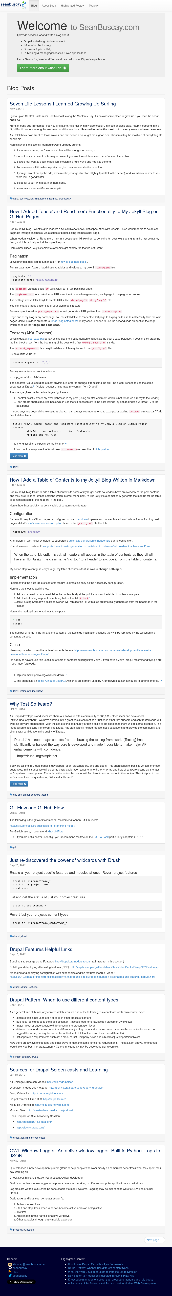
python (30, 1229)
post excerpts (36, 338)
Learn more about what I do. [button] (41, 67)
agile (15, 198)
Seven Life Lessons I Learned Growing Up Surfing (63, 103)
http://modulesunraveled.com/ (51, 1105)
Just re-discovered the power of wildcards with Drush (65, 859)
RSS (15, 1272)
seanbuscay (20, 1268)
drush (24, 936)
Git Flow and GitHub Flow (37, 807)
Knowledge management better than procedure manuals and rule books (110, 1279)
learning (34, 198)
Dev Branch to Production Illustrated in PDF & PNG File (101, 1275)
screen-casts (38, 1137)
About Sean (49, 5)
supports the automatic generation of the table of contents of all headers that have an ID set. (97, 546)
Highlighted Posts (71, 5)
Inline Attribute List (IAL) (52, 681)
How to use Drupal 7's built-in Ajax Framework (95, 1264)
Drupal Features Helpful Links (41, 949)
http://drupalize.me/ (54, 1099)
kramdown (25, 690)
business (24, 198)
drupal (26, 794)
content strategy (21, 1056)
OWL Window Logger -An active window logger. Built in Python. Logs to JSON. (85, 1153)
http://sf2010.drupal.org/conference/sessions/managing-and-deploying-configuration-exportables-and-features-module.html (82, 977)
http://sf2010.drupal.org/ (30, 1127)
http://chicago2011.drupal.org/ (34, 1122)
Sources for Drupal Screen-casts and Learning (59, 1069)
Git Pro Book (101, 837)
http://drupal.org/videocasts (47, 1093)
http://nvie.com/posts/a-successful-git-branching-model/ (42, 826)
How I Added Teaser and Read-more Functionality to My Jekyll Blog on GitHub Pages (84, 214)
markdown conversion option (45, 523)
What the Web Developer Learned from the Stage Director (102, 1272)
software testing (39, 794)
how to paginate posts (73, 262)
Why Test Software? (31, 703)
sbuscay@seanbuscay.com (29, 1264)
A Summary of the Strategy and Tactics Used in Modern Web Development (112, 1283)
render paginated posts (64, 321)
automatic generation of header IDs (89, 540)
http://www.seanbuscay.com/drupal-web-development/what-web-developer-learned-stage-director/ (80, 652)
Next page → (154, 1240)
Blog (34, 5)
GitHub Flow (55, 831)
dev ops (17, 794)
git (14, 847)
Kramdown (81, 519)
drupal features (29, 987)
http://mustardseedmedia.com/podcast (50, 1110)
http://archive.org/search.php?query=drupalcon (76, 1087)
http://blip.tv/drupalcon (60, 1082)
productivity (65, 198)
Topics (93, 5)
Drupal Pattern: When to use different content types (64, 999)
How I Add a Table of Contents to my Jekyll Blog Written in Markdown (83, 479)
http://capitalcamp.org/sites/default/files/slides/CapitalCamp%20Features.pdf (116, 967)
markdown (37, 690)
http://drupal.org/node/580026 (72, 961)
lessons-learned (48, 198)
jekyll (15, 466)
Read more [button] (18, 456)
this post (101, 449)
